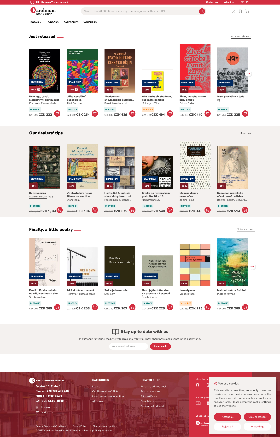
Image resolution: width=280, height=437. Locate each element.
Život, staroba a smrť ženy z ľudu (193, 98)
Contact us (212, 2)
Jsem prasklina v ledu (231, 96)
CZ (242, 2)
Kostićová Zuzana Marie (42, 103)
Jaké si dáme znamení (80, 290)
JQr (219, 100)
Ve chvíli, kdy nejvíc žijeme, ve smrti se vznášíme (79, 194)
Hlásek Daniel (112, 200)
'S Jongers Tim (150, 103)
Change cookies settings (105, 426)
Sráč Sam (109, 294)
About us (229, 2)
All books (97, 401)
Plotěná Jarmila (226, 294)
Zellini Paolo (187, 200)
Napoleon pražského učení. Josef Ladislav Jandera (230, 194)
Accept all (227, 417)
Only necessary (257, 417)
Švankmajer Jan (38, 196)
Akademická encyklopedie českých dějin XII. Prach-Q (118, 98)
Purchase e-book (150, 391)
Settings (259, 426)
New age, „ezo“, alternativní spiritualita (44, 98)
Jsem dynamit (188, 290)
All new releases (241, 36)
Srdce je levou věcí (116, 290)
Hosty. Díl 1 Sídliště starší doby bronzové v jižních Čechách (119, 194)
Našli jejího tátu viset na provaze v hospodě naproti (156, 292)
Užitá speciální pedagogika (76, 98)
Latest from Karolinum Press (109, 396)
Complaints (147, 401)
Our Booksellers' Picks (105, 391)
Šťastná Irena (149, 297)
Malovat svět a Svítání (231, 290)
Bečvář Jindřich (225, 200)
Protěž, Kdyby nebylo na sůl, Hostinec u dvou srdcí (44, 292)
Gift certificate (148, 396)
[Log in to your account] (233, 11)
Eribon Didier (187, 103)
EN (248, 2)
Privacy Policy (79, 426)
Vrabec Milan (187, 294)
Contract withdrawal (152, 406)
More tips (245, 133)
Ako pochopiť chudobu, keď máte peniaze (157, 98)
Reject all (227, 426)
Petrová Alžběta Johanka (81, 294)
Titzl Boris (73, 103)
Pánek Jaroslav (112, 103)
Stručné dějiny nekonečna (189, 194)
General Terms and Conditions (51, 426)
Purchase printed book (153, 386)
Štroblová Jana (37, 297)
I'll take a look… (246, 229)
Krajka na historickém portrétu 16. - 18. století (156, 194)
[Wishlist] (240, 11)
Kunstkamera (37, 193)
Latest (96, 386)
